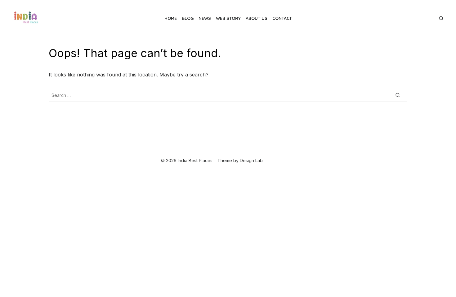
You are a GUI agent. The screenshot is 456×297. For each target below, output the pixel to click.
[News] (417, 16)
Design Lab (251, 160)
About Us (256, 18)
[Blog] (412, 16)
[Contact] (432, 16)
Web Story (228, 18)
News (205, 18)
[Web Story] (422, 16)
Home (170, 18)
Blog (188, 18)
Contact (282, 18)
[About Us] (427, 16)
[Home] (407, 16)
